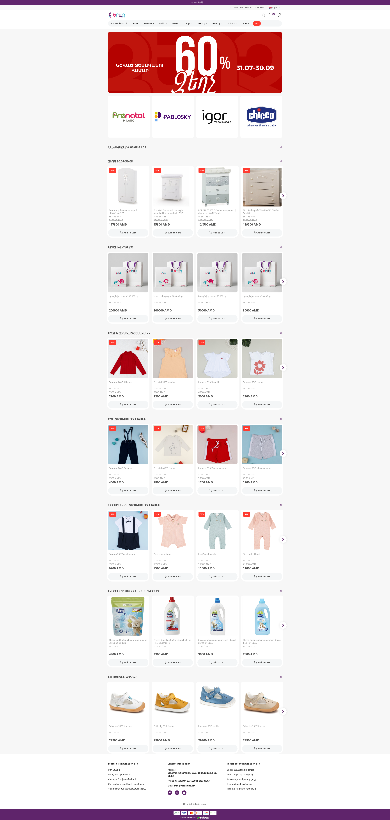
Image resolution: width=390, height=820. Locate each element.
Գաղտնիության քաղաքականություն (127, 788)
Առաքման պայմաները (119, 774)
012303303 (204, 780)
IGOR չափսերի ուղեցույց (240, 774)
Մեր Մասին (114, 769)
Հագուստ (148, 23)
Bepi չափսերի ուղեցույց (239, 784)
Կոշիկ (162, 23)
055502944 (180, 780)
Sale (257, 23)
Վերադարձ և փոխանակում (122, 779)
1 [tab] (192, 89)
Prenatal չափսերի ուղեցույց (241, 788)
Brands (246, 23)
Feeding (201, 23)
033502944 (192, 780)
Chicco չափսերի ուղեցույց (240, 769)
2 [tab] (197, 89)
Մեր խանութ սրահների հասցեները (126, 784)
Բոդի (135, 23)
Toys (188, 23)
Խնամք (175, 23)
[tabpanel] (195, 63)
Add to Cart (130, 232)
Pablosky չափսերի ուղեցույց (241, 779)
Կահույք (231, 23)
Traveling (216, 23)
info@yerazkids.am (184, 785)
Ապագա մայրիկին (119, 23)
